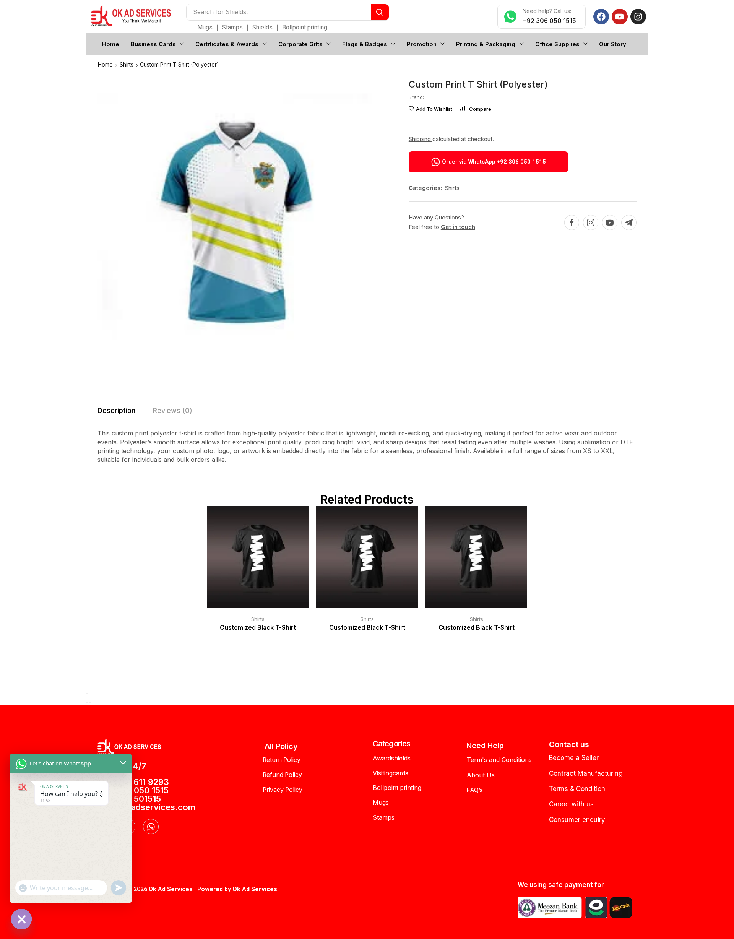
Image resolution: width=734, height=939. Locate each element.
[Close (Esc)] (87, 693)
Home (105, 64)
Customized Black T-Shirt (258, 627)
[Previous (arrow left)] (87, 702)
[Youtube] (619, 16)
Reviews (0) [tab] (172, 410)
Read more (250, 560)
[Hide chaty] (21, 919)
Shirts (126, 64)
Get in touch (458, 227)
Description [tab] (116, 410)
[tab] (116, 412)
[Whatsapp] (151, 826)
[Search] (380, 12)
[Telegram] (629, 222)
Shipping (420, 139)
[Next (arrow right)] (90, 702)
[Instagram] (638, 16)
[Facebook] (601, 16)
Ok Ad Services (254, 889)
